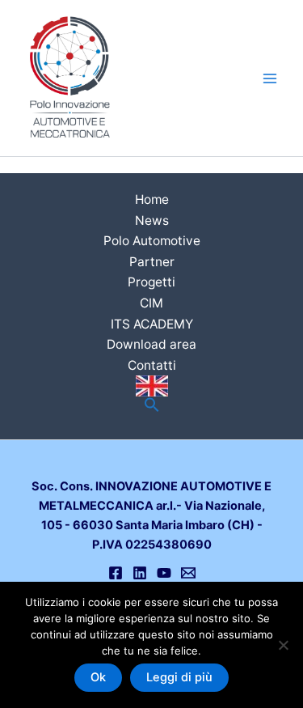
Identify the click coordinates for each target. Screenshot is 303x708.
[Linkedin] (140, 573)
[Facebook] (115, 573)
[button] (152, 405)
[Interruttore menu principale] (270, 78)
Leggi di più (179, 677)
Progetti (151, 282)
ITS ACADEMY (152, 324)
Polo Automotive (151, 240)
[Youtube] (164, 573)
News (152, 220)
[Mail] (188, 573)
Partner (152, 261)
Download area (151, 344)
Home (152, 199)
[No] (283, 645)
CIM (151, 303)
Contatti (152, 365)
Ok (98, 677)
